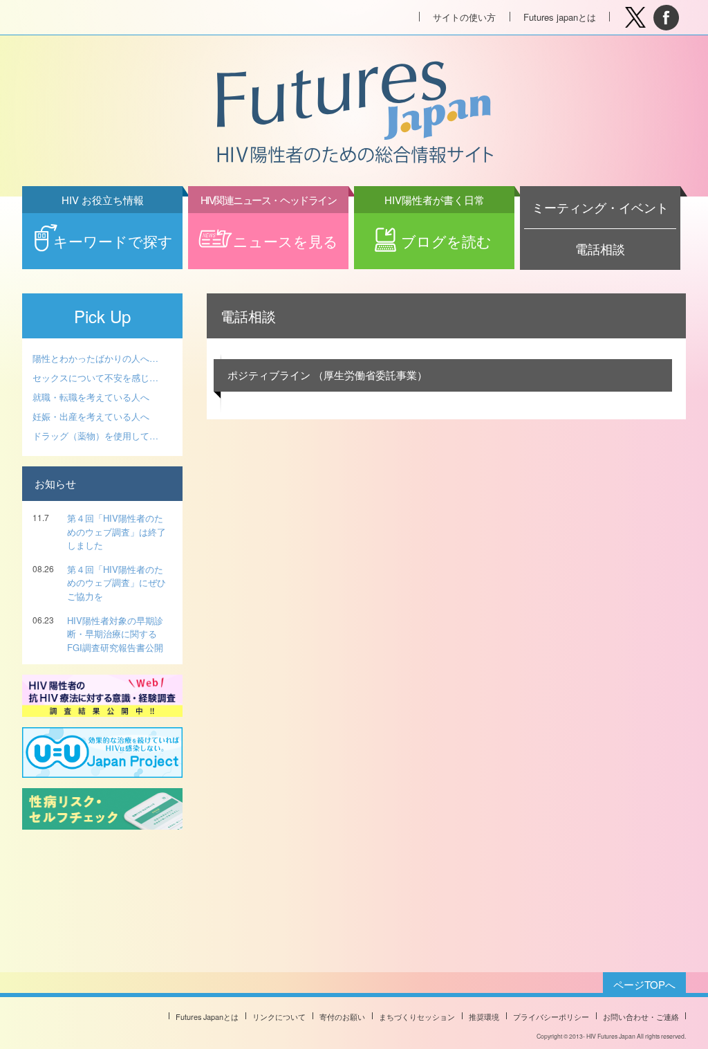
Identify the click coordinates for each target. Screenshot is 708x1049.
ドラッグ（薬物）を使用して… (95, 435)
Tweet (635, 17)
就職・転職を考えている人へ (90, 396)
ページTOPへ (644, 984)
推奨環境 (484, 1016)
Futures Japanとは (207, 1016)
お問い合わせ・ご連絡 (641, 1016)
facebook (666, 17)
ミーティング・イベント (600, 207)
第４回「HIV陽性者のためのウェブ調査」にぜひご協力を (116, 583)
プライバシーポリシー (551, 1016)
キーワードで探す (113, 232)
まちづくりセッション (417, 1016)
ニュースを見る (269, 232)
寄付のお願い (342, 1016)
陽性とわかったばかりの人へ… (95, 358)
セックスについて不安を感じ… (95, 377)
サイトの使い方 (464, 17)
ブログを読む (438, 232)
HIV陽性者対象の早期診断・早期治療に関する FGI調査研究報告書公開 (115, 634)
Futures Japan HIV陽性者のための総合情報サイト (353, 113)
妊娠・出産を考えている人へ (90, 416)
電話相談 (600, 248)
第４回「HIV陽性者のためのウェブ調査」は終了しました (116, 531)
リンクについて (279, 1016)
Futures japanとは (559, 17)
